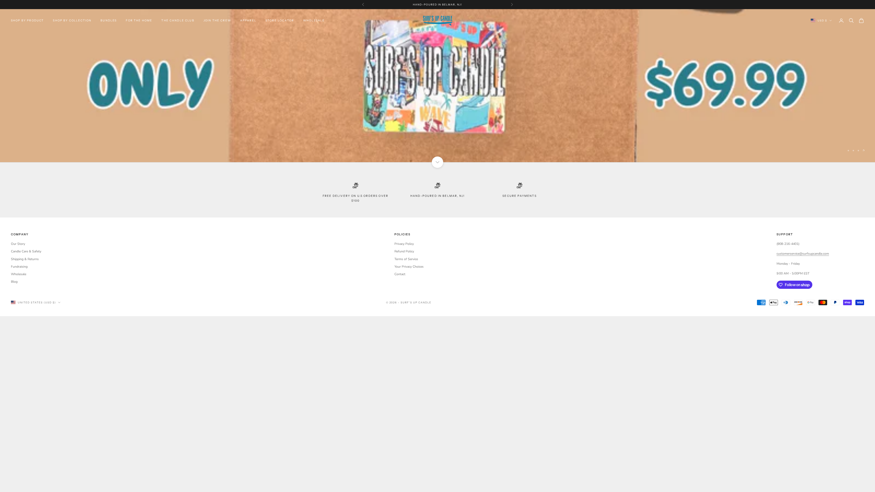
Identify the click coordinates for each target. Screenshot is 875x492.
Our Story (18, 244)
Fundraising (19, 266)
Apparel (248, 20)
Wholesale (314, 20)
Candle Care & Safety (26, 251)
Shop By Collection (72, 20)
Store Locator (279, 20)
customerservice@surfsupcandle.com (803, 253)
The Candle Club (177, 20)
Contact (399, 274)
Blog (14, 281)
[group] (437, 85)
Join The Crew (217, 20)
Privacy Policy (404, 244)
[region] (437, 85)
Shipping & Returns (25, 259)
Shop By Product (27, 20)
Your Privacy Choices (409, 266)
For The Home (139, 20)
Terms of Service (406, 259)
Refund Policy (404, 251)
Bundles (108, 20)
